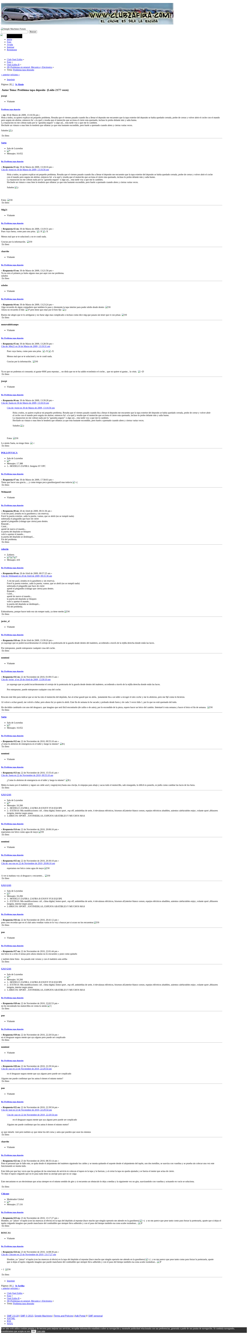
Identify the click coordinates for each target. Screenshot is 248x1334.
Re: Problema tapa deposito (12, 161)
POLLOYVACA (9, 453)
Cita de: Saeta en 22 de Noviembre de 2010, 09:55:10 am (27, 775)
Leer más (41, 1331)
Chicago (5, 1193)
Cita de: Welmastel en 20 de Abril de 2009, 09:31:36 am (26, 576)
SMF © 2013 (26, 1316)
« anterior (5, 74)
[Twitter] (0, 15)
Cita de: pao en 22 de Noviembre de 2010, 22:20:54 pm (26, 1069)
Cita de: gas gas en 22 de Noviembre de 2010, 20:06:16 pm (28, 863)
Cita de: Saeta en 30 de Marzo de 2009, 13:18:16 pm (25, 403)
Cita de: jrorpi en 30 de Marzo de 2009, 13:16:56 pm (25, 169)
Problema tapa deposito (10, 109)
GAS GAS (6, 794)
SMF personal (95, 1316)
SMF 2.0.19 (13, 1316)
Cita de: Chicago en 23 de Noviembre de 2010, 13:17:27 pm (28, 1254)
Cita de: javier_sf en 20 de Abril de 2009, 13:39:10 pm (26, 679)
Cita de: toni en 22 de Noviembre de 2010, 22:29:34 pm (26, 1110)
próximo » (15, 74)
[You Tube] (0, 28)
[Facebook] (0, 22)
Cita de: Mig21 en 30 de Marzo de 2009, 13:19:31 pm (25, 346)
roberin (4, 549)
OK (33, 1331)
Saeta (3, 143)
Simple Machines (43, 1316)
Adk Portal (80, 1316)
